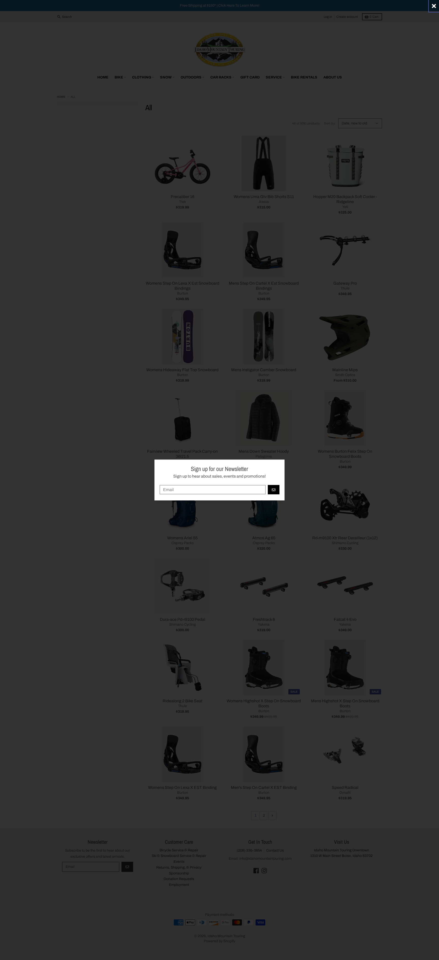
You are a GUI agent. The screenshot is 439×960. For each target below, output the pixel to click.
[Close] (434, 6)
